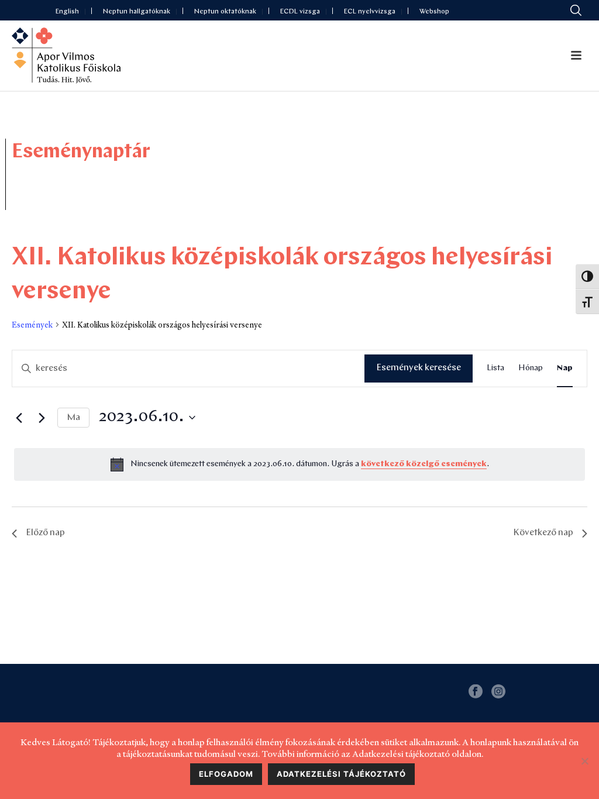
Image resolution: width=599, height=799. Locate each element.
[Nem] (584, 761)
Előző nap (45, 533)
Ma (73, 417)
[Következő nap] (42, 418)
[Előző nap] (19, 418)
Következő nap (543, 533)
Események (32, 324)
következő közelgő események (424, 464)
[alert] (299, 464)
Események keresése (418, 368)
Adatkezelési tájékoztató (341, 774)
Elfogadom (226, 774)
